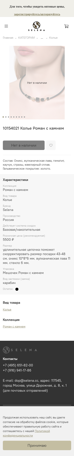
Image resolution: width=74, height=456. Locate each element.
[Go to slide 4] (11, 117)
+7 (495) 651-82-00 (18, 365)
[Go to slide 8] (21, 117)
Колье (53, 37)
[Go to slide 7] (19, 117)
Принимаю (37, 445)
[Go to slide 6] (16, 117)
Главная (8, 37)
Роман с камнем (14, 326)
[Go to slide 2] (5, 117)
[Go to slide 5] (13, 117)
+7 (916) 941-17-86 (17, 370)
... (42, 37)
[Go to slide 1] (3, 117)
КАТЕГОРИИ (26, 37)
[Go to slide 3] (8, 117)
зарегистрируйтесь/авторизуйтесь (37, 14)
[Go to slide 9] (24, 117)
